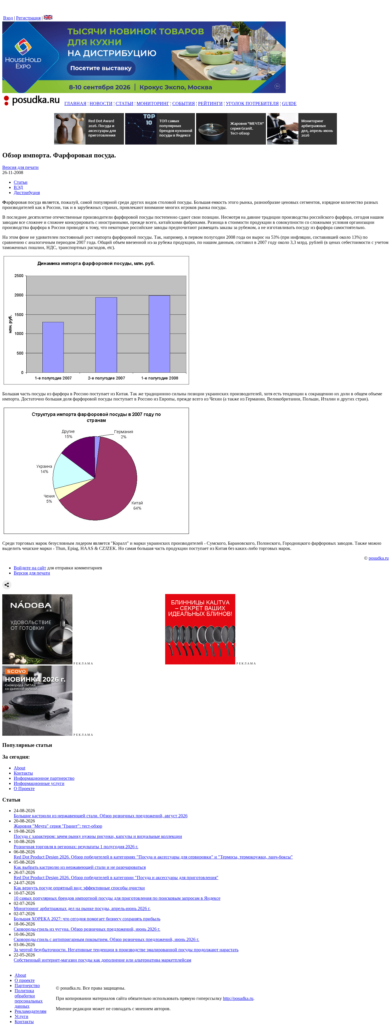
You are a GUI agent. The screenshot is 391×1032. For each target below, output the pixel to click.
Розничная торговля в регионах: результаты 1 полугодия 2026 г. (76, 846)
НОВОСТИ (101, 103)
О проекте (25, 980)
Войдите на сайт (30, 567)
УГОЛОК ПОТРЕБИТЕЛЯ (252, 103)
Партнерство (27, 985)
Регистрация (28, 17)
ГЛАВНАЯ (75, 103)
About (19, 767)
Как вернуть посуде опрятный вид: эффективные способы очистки (79, 887)
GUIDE (289, 103)
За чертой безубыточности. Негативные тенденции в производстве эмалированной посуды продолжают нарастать (126, 949)
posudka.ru (379, 558)
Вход (8, 17)
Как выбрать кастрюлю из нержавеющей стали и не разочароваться (80, 867)
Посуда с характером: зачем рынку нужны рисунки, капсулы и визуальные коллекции (98, 836)
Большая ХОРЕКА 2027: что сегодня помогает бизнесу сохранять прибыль (87, 918)
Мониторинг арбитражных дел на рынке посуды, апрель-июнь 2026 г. (82, 908)
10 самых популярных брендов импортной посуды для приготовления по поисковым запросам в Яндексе (117, 898)
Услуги (21, 1016)
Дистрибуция (27, 192)
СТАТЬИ (124, 103)
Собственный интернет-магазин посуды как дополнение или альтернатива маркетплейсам (102, 960)
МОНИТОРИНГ (153, 103)
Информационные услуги (39, 783)
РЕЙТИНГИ (210, 103)
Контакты (23, 773)
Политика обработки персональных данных (29, 998)
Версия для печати (20, 167)
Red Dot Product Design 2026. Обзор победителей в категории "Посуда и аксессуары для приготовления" (116, 877)
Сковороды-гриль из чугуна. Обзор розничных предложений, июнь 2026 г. (87, 929)
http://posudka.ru (238, 998)
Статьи (20, 182)
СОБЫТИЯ (183, 103)
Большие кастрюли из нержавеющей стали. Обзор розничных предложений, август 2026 (100, 815)
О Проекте (24, 788)
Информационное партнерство (44, 778)
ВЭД (18, 187)
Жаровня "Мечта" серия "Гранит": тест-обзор (58, 826)
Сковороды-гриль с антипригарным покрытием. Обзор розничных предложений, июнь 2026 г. (106, 939)
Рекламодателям (30, 1011)
